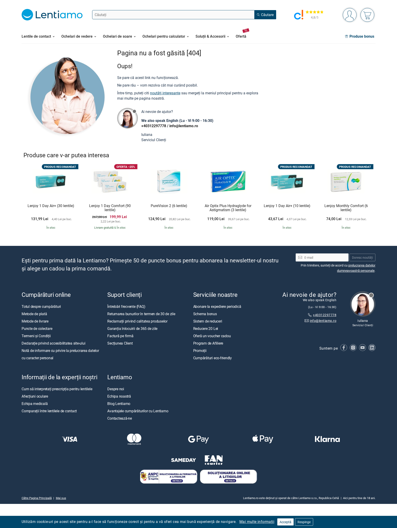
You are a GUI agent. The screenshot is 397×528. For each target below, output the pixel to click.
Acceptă (285, 522)
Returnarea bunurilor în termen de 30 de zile (141, 313)
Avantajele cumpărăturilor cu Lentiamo (137, 410)
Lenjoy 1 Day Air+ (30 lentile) (51, 206)
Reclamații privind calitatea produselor (137, 320)
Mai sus (61, 498)
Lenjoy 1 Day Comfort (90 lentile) (110, 208)
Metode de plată (34, 313)
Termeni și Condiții (36, 335)
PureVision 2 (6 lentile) (169, 206)
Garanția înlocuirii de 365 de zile (132, 328)
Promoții (200, 350)
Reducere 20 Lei (205, 328)
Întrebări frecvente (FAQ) (126, 306)
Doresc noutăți (362, 257)
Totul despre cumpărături (41, 306)
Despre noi (115, 388)
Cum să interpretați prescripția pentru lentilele (57, 388)
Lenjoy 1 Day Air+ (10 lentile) (287, 206)
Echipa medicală (35, 403)
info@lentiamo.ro (183, 125)
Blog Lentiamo (118, 403)
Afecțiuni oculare (35, 396)
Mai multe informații (256, 521)
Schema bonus (205, 313)
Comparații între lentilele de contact (49, 410)
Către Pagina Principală (37, 498)
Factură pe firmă (120, 335)
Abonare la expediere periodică (217, 306)
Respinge (304, 522)
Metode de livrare (35, 320)
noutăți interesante (165, 92)
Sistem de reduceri (207, 320)
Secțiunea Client (120, 342)
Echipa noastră (119, 396)
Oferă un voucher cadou (212, 335)
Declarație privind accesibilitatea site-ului (53, 342)
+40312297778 (153, 125)
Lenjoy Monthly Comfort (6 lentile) (346, 208)
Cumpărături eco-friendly (212, 357)
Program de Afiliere (208, 342)
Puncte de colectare (37, 328)
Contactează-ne (119, 418)
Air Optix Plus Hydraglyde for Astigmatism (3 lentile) (228, 208)
